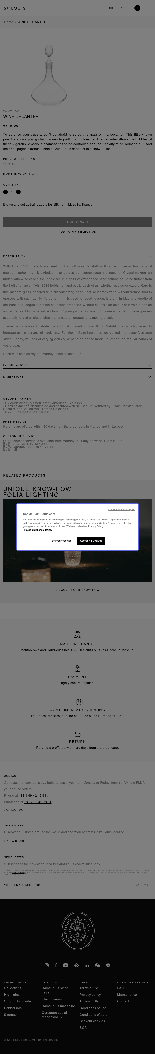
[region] (77, 527)
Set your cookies (61, 540)
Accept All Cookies (91, 540)
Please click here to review (38, 529)
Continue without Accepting (121, 509)
